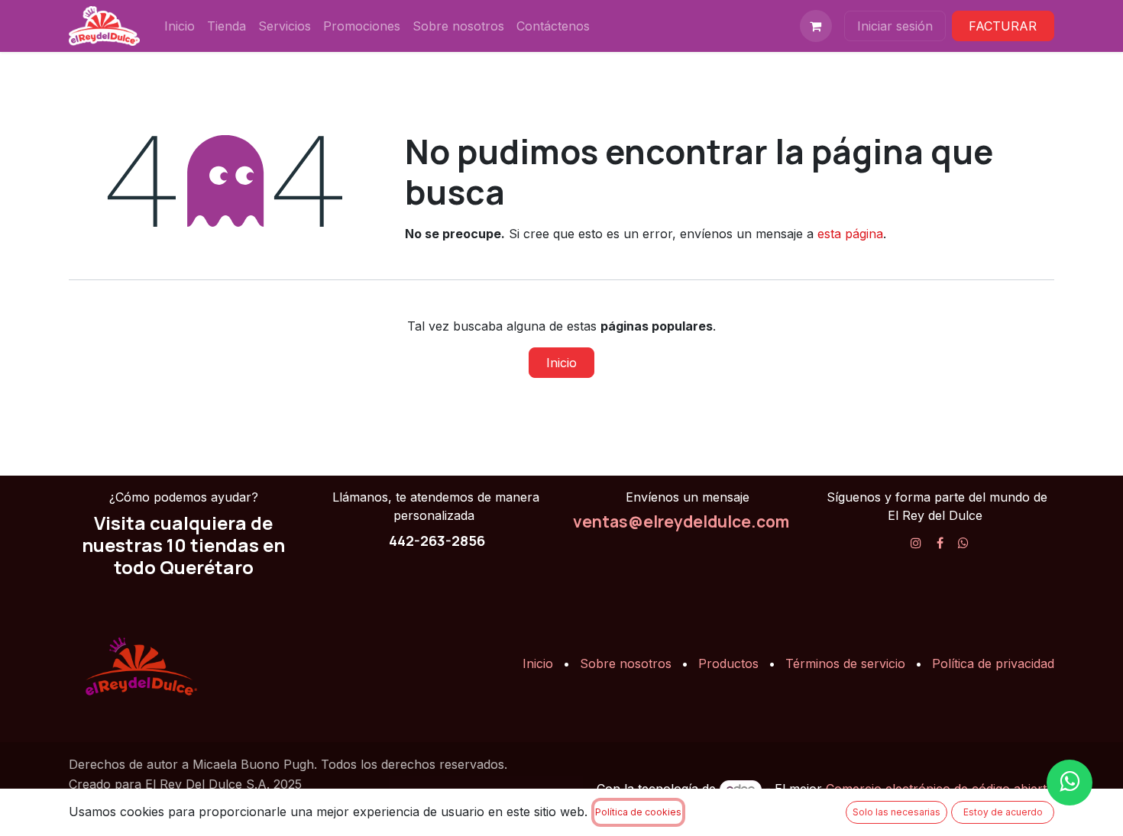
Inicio (561, 362)
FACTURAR (1003, 26)
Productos (728, 663)
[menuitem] (179, 26)
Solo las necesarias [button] (896, 812)
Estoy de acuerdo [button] (1003, 812)
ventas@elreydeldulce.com (681, 521)
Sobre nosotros (626, 663)
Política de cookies (638, 812)
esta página (850, 233)
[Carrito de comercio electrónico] (816, 26)
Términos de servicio (845, 663)
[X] (963, 543)
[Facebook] (940, 543)
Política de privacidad (993, 663)
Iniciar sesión (895, 26)
